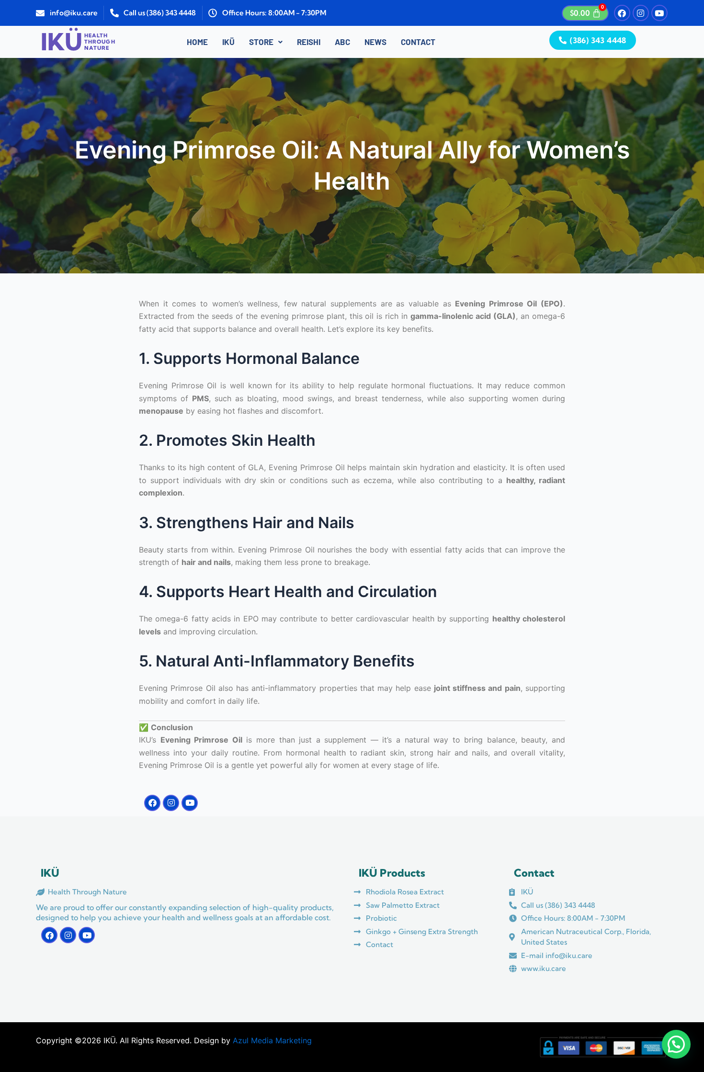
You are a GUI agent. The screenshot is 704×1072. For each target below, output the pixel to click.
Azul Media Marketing (272, 1040)
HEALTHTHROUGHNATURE (99, 41)
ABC (342, 41)
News (375, 41)
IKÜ (228, 41)
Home (197, 41)
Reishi (308, 41)
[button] (266, 42)
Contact (418, 41)
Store (261, 41)
